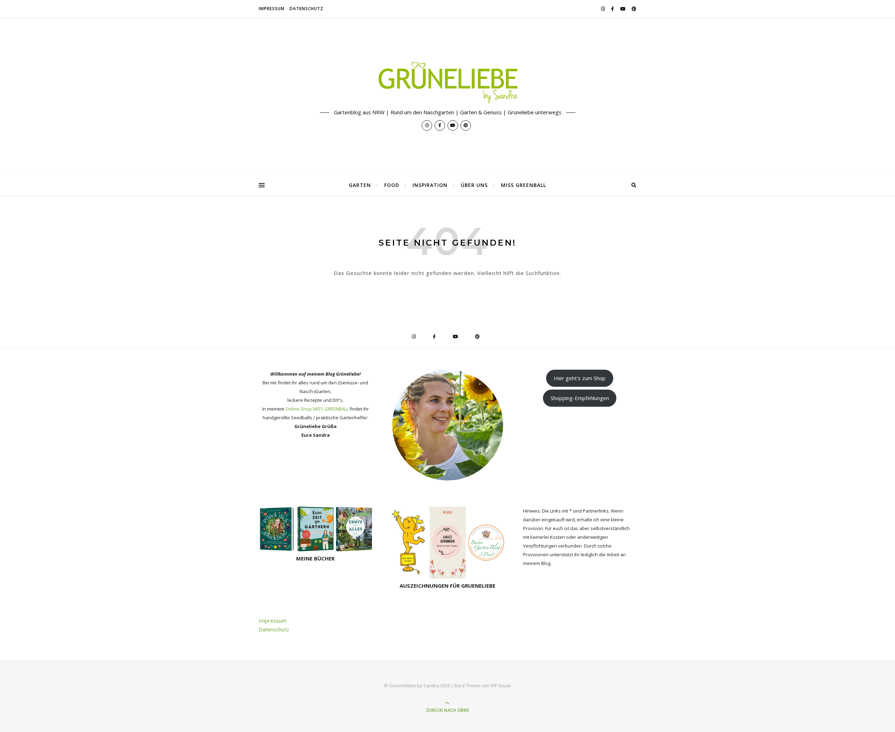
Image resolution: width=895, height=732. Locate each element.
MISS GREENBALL (523, 185)
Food (391, 185)
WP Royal (500, 685)
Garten (360, 185)
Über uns (474, 185)
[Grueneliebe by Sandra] (447, 82)
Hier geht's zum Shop (580, 378)
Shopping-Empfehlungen (580, 397)
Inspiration (430, 185)
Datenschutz (306, 9)
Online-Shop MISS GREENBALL (317, 409)
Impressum (272, 9)
